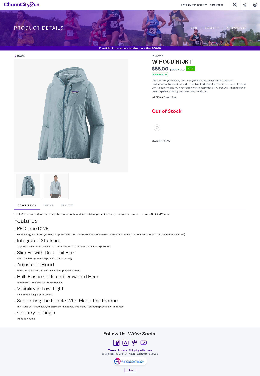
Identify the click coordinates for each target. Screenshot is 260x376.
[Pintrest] (134, 342)
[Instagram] (125, 342)
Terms (112, 350)
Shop (194, 28)
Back (20, 55)
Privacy (122, 350)
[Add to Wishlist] (157, 127)
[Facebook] (116, 342)
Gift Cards (216, 4)
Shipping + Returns (140, 350)
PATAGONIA (212, 28)
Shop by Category (192, 4)
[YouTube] (143, 342)
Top (131, 370)
